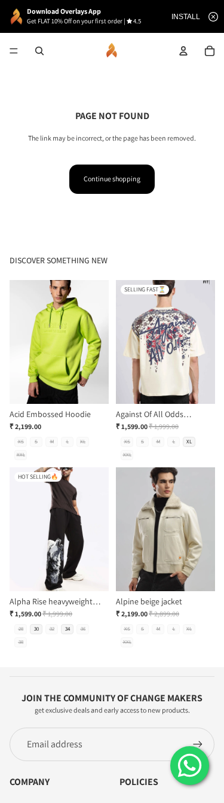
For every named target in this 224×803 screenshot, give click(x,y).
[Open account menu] (183, 51)
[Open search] (39, 51)
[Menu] (13, 51)
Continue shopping (112, 178)
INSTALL (185, 17)
